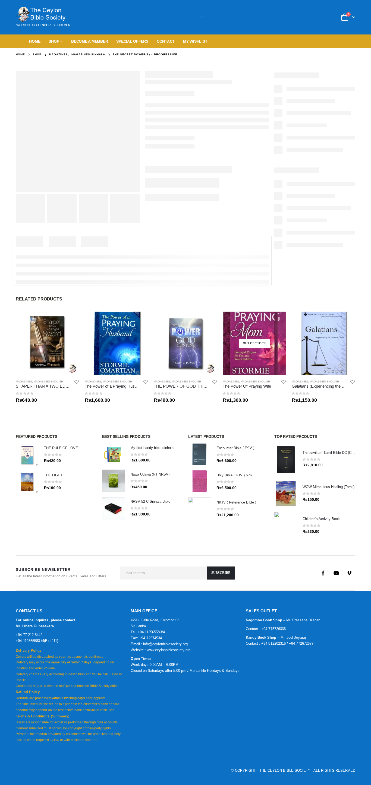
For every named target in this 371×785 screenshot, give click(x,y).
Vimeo (349, 573)
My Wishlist (195, 41)
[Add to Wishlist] (77, 381)
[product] (47, 343)
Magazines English (48, 381)
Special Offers (132, 41)
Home (34, 41)
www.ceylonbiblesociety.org (168, 650)
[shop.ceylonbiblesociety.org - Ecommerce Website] (43, 17)
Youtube (336, 573)
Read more (277, 320)
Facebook (323, 573)
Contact (166, 41)
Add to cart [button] (70, 320)
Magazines (24, 381)
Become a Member (89, 41)
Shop (54, 41)
